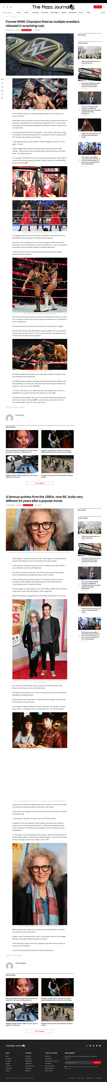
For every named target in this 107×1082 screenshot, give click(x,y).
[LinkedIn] (2, 90)
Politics (26, 12)
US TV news (10, 407)
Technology (35, 12)
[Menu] (104, 12)
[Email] (2, 97)
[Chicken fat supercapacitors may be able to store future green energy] (89, 124)
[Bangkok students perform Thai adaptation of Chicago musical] (57, 464)
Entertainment (72, 12)
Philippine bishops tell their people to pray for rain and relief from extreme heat (22, 476)
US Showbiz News (17, 955)
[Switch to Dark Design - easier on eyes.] (104, 7)
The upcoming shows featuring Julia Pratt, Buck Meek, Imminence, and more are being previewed (22, 451)
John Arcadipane (11, 505)
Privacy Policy (94, 1066)
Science (81, 12)
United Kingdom (55, 12)
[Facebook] (2, 83)
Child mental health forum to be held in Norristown (90, 62)
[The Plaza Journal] (53, 7)
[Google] (93, 1045)
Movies (8, 955)
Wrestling (21, 407)
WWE (16, 407)
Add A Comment (39, 483)
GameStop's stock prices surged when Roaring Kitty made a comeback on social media (90, 84)
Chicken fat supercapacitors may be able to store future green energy (91, 135)
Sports (18, 12)
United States (44, 12)
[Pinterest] (2, 94)
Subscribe (98, 6)
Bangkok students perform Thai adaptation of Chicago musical (57, 476)
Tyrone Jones (10, 30)
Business (63, 12)
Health (88, 12)
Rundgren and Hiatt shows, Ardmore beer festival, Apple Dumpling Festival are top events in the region (56, 451)
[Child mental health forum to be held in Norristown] (89, 52)
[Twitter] (2, 86)
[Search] (102, 12)
